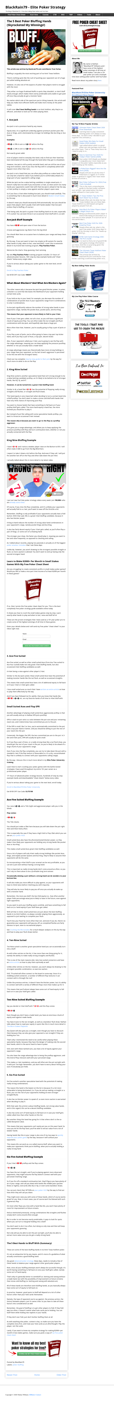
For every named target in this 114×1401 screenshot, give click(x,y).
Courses (45, 15)
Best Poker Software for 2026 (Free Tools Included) (92, 183)
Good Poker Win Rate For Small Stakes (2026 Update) (91, 142)
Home (37, 1375)
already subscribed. (17, 502)
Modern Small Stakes (56, 196)
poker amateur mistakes (16, 545)
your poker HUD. (18, 835)
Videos (79, 15)
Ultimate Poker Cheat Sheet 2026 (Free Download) (92, 128)
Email (24, 639)
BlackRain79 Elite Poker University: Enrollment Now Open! (88, 93)
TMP (71, 15)
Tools (89, 15)
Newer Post (12, 1375)
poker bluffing (18, 1365)
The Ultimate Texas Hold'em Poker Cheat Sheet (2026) (92, 251)
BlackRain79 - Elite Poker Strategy (35, 7)
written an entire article (50, 689)
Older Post (61, 1375)
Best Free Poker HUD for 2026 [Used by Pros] (90, 224)
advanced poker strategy (24, 1261)
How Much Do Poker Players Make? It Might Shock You (92, 210)
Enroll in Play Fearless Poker (17, 270)
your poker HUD (40, 1190)
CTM (55, 15)
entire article (14, 962)
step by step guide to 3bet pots (37, 359)
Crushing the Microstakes (20, 930)
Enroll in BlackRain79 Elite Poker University (23, 787)
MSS (62, 15)
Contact (38, 1395)
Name (25, 634)
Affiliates (32, 1395)
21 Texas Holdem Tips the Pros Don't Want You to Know (91, 197)
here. (100, 80)
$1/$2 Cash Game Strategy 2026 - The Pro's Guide (92, 238)
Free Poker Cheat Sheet (16, 15)
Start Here (34, 15)
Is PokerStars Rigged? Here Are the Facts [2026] (92, 169)
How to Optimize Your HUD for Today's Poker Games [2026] (91, 156)
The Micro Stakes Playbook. (17, 1026)
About (98, 15)
